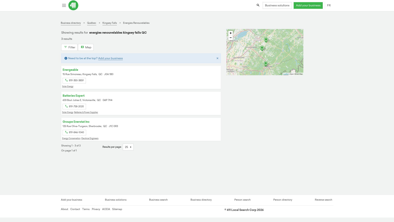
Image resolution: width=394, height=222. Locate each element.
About (64, 209)
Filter (71, 47)
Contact (75, 209)
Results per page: (112, 146)
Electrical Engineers (89, 138)
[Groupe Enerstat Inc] (266, 64)
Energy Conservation (71, 138)
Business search (158, 199)
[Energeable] (263, 48)
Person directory (282, 199)
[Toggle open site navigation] (64, 5)
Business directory (201, 199)
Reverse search (323, 199)
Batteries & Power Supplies (86, 112)
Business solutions (277, 5)
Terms (86, 209)
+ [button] (231, 33)
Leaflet (285, 74)
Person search (242, 199)
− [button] (231, 38)
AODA (106, 209)
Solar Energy (67, 86)
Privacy (96, 209)
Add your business (308, 5)
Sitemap (117, 209)
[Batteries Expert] (267, 40)
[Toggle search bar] (258, 5)
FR (329, 5)
